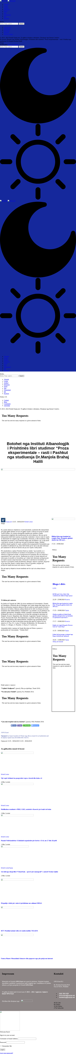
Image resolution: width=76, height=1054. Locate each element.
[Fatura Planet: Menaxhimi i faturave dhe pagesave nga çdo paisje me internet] (17, 935)
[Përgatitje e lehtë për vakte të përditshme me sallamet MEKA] (17, 880)
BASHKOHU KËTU (22, 737)
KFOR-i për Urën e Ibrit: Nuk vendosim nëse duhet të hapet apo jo (62, 594)
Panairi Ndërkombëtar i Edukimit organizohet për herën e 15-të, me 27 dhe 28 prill (29, 840)
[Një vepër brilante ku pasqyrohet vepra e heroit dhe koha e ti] (17, 753)
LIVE (54, 588)
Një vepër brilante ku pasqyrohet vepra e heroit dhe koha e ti (21, 778)
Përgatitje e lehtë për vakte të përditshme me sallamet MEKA (21, 903)
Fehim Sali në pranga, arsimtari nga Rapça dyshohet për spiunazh (63, 635)
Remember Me (7, 1046)
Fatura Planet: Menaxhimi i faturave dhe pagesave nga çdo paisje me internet (27, 958)
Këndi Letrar (29, 522)
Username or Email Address (9, 1039)
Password (3, 1042)
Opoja (67, 610)
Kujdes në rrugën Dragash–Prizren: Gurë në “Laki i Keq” (63, 625)
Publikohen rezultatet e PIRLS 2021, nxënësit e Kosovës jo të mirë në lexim (26, 809)
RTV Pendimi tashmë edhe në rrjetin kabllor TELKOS (19, 931)
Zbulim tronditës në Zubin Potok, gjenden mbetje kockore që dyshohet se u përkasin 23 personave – (63, 616)
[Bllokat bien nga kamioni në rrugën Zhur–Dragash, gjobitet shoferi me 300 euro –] (63, 519)
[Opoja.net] (7, 1)
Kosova (67, 599)
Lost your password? (6, 1053)
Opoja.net (9, 522)
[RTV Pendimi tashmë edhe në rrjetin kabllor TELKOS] (17, 907)
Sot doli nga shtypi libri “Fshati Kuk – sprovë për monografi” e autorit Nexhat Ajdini (29, 872)
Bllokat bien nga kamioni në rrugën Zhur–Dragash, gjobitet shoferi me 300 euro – (62, 538)
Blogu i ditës (59, 584)
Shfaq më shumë (13, 45)
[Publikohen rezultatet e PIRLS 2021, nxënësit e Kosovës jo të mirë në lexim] (17, 784)
